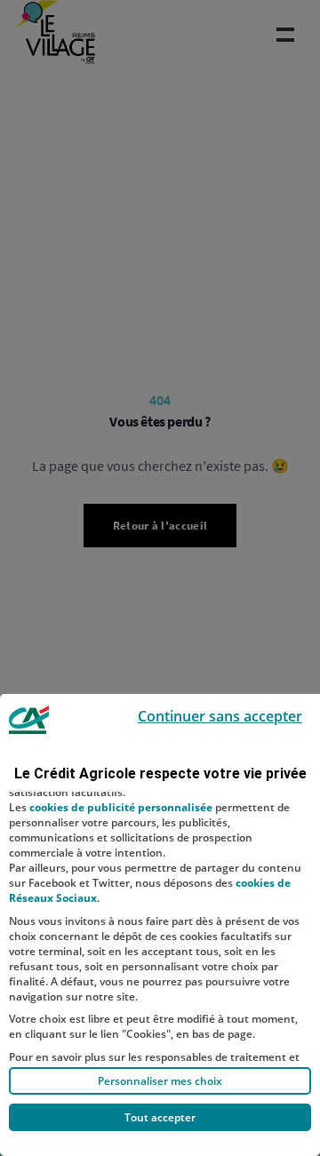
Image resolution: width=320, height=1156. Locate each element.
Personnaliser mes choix (160, 1080)
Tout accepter (160, 1117)
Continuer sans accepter (220, 716)
